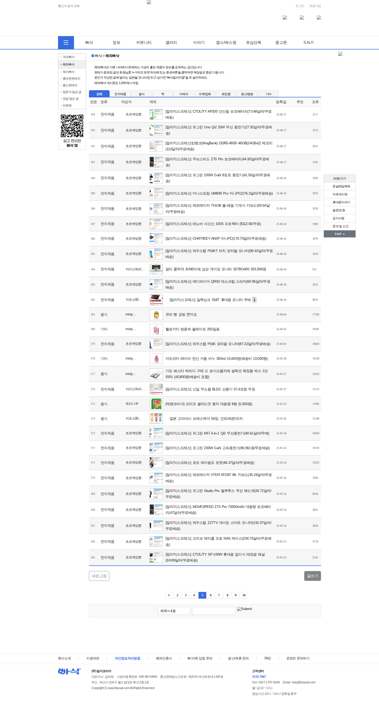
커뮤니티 (144, 42)
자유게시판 (339, 194)
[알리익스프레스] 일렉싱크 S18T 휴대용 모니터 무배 (213, 300)
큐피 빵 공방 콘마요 (181, 314)
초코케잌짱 (134, 114)
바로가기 (339, 178)
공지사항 (338, 218)
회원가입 (315, 6)
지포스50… (134, 300)
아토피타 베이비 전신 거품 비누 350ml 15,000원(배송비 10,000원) (217, 358)
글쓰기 (312, 576)
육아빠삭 (68, 72)
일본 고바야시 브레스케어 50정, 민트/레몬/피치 (206, 418)
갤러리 (171, 42)
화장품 (226, 94)
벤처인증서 (164, 658)
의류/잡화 (205, 94)
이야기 (199, 42)
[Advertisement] (205, 637)
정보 (116, 42)
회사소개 (64, 658)
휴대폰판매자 (71, 78)
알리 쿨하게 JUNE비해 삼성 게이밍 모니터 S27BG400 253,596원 (216, 269)
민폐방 (67, 105)
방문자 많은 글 (72, 92)
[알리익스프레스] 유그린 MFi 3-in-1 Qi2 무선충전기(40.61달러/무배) (217, 433)
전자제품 (120, 94)
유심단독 (253, 42)
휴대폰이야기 (341, 202)
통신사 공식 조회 (69, 6)
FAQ (268, 658)
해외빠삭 (68, 64)
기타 (268, 94)
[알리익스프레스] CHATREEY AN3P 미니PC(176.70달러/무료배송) (216, 238)
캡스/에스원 (226, 42)
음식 (142, 94)
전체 (99, 94)
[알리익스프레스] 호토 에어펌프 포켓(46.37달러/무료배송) (210, 463)
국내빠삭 (68, 57)
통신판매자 (70, 85)
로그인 (299, 6)
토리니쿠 (132, 404)
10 (244, 595)
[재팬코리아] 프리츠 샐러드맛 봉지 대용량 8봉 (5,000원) (209, 404)
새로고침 (99, 576)
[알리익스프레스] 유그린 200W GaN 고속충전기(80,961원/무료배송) (218, 448)
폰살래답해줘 (341, 186)
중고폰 (281, 42)
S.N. (308, 42)
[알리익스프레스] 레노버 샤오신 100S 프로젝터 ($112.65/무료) (213, 224)
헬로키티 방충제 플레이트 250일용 (192, 329)
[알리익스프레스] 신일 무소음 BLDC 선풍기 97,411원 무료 (210, 389)
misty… (131, 314)
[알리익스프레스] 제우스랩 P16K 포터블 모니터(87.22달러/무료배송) (218, 344)
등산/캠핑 (247, 94)
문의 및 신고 (340, 226)
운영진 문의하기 (297, 658)
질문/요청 (338, 210)
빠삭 (89, 42)
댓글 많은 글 (70, 99)
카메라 (183, 94)
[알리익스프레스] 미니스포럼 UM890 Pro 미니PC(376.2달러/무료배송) (219, 193)
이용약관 (92, 658)
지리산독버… (135, 269)
